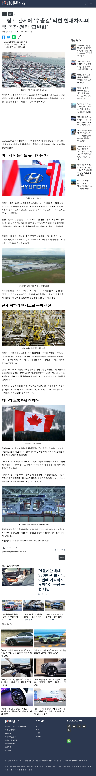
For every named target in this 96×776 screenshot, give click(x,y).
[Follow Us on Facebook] (69, 726)
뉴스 (37, 726)
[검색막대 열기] (84, 4)
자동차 (10, 14)
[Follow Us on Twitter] (74, 726)
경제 (37, 729)
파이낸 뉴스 (11, 766)
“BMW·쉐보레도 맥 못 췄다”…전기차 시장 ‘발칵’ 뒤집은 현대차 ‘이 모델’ (84, 135)
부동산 (38, 733)
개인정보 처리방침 (11, 740)
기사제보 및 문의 (10, 737)
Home (4, 14)
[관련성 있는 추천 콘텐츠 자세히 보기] (33, 582)
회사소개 (8, 733)
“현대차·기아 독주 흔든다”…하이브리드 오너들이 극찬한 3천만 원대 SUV (84, 170)
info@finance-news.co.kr (78, 761)
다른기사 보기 (58, 549)
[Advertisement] (33, 122)
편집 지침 (8, 747)
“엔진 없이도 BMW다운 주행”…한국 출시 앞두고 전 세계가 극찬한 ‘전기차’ (84, 93)
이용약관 (8, 750)
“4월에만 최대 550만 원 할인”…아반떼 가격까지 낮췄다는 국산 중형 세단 (84, 50)
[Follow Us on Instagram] (79, 726)
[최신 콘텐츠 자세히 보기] (17, 643)
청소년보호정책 (10, 743)
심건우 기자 (8, 32)
